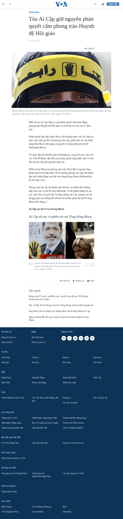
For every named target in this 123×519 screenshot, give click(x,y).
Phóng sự (67, 397)
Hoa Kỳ (35, 362)
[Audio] (95, 4)
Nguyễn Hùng (38, 377)
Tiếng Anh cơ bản (9, 418)
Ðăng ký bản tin (8, 337)
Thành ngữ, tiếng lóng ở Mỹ (44, 418)
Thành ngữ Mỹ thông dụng (74, 418)
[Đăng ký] (92, 338)
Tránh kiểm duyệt (9, 491)
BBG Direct (6, 506)
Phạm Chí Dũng (39, 382)
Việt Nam (5, 357)
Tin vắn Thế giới (70, 402)
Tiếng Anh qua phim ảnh (12, 427)
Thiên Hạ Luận (69, 382)
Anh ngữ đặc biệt (39, 427)
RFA (65, 506)
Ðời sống (67, 362)
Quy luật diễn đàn (40, 443)
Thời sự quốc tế (38, 342)
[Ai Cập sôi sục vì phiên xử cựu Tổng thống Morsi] (61, 240)
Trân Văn (97, 377)
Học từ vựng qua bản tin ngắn (45, 422)
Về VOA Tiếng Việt (10, 443)
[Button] (89, 48)
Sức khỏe (97, 362)
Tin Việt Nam (37, 337)
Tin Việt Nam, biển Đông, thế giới (45, 399)
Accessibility (37, 511)
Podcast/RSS (7, 342)
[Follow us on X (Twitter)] (69, 338)
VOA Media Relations (42, 506)
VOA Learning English (73, 427)
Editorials (67, 511)
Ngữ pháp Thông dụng (11, 422)
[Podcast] (86, 338)
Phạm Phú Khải (69, 377)
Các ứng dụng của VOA (73, 473)
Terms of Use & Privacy (73, 443)
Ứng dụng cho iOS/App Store (14, 473)
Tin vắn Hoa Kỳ (100, 397)
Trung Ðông (34, 12)
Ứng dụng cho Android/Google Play (41, 475)
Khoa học (97, 357)
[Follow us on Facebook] (64, 338)
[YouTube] (103, 4)
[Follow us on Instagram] (81, 338)
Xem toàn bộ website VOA (13, 458)
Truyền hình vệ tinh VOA (12, 397)
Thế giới (5, 362)
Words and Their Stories (73, 422)
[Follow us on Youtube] (75, 338)
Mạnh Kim (6, 377)
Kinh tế (66, 357)
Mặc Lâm (5, 382)
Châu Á (35, 357)
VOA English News (10, 511)
